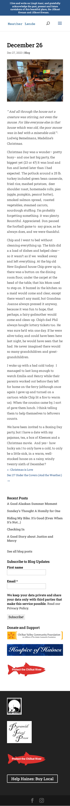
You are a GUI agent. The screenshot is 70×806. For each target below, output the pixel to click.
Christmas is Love (20, 469)
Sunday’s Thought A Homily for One (33, 511)
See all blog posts (19, 551)
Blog (27, 52)
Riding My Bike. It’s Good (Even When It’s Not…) (35, 520)
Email (12, 581)
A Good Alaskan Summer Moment (32, 504)
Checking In (15, 529)
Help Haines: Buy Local (32, 778)
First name (15, 567)
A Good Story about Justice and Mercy (30, 538)
